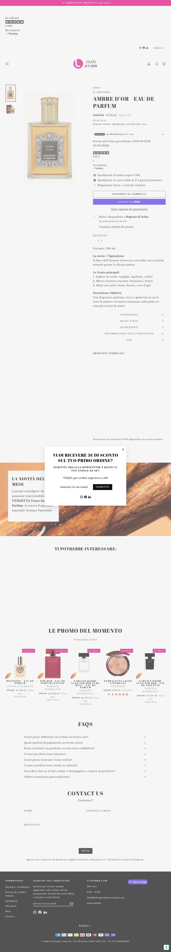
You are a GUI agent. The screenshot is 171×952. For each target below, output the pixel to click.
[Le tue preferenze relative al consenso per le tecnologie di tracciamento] (166, 947)
